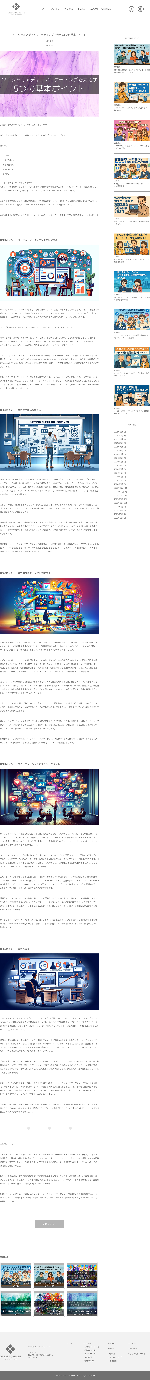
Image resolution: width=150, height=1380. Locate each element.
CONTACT (107, 9)
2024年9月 (118, 454)
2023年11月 (119, 491)
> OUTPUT (87, 1343)
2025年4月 (118, 446)
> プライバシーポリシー (137, 1354)
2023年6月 (118, 510)
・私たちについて (115, 1357)
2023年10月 (119, 495)
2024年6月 (118, 465)
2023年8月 (118, 502)
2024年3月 (118, 476)
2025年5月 (118, 443)
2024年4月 (118, 472)
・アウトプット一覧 (91, 1346)
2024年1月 (118, 484)
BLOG (81, 9)
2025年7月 (118, 435)
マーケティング (49, 45)
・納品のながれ (89, 1350)
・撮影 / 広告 (88, 1360)
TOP (43, 9)
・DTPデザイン (89, 1353)
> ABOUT (111, 1354)
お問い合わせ (49, 1224)
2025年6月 (118, 439)
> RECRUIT (132, 1348)
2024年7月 (118, 461)
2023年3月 (118, 517)
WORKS (68, 9)
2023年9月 (118, 499)
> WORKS (111, 1343)
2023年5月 (118, 514)
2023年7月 (118, 506)
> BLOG (111, 1348)
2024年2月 (118, 480)
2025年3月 (118, 450)
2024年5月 (118, 469)
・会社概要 (112, 1360)
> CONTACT (133, 1343)
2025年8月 (118, 431)
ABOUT (94, 9)
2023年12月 (119, 487)
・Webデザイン (89, 1357)
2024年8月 (118, 457)
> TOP (69, 1343)
